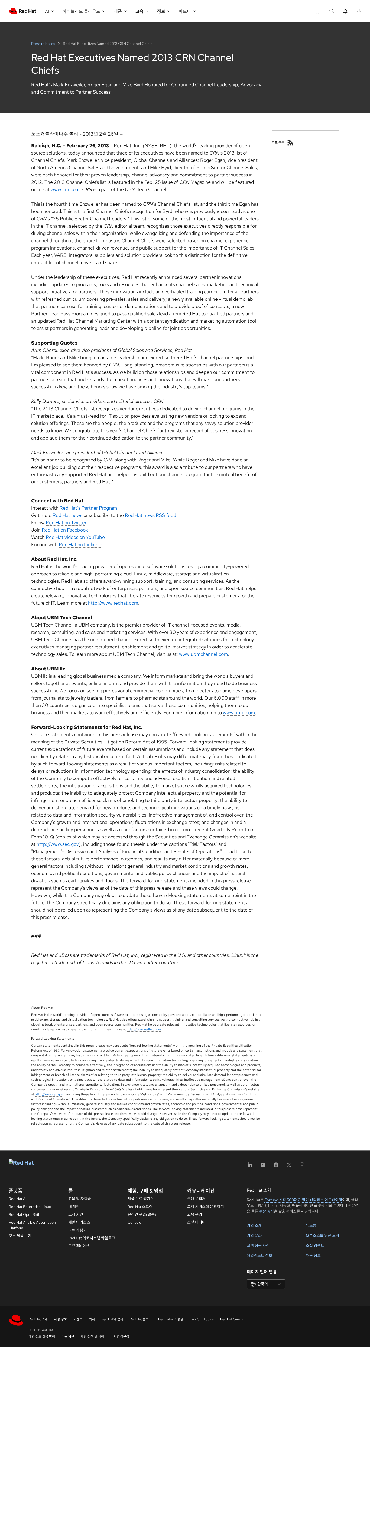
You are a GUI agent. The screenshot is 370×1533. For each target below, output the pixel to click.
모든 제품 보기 (20, 1235)
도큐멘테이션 (78, 1245)
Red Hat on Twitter (66, 522)
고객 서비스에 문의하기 (205, 1206)
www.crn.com (65, 189)
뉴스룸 (311, 1225)
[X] (289, 1167)
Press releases (43, 43)
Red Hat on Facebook (65, 530)
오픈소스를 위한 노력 (322, 1235)
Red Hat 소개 (38, 1319)
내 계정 (74, 1206)
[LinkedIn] (250, 1167)
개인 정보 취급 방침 (42, 1336)
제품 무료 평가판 (141, 1198)
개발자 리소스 (79, 1222)
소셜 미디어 (196, 1222)
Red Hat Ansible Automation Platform (32, 1225)
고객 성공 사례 (258, 1245)
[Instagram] (302, 1167)
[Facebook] (276, 1167)
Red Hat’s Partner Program (88, 508)
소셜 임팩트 (315, 1245)
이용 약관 (67, 1336)
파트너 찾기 (77, 1230)
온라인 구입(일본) (142, 1214)
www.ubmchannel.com (203, 654)
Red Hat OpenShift (25, 1214)
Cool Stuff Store (202, 1319)
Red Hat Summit (232, 1319)
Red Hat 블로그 (141, 1319)
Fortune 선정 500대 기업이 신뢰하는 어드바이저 (303, 1199)
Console (134, 1222)
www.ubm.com (239, 712)
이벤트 (77, 1319)
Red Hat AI (18, 1198)
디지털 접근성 (120, 1336)
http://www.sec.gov (58, 844)
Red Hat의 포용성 (170, 1319)
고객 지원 (75, 1214)
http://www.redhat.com (113, 603)
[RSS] (290, 142)
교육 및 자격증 (79, 1198)
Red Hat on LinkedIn (80, 544)
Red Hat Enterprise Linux (30, 1206)
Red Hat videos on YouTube (75, 537)
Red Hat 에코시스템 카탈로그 (91, 1238)
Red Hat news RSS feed (150, 515)
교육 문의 (194, 1214)
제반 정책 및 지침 (92, 1336)
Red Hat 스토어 (140, 1206)
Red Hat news (67, 515)
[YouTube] (263, 1167)
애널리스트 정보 (259, 1255)
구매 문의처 (196, 1198)
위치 (92, 1319)
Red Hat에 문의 (112, 1319)
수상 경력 (266, 1211)
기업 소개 (254, 1225)
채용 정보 (313, 1255)
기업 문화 (254, 1235)
